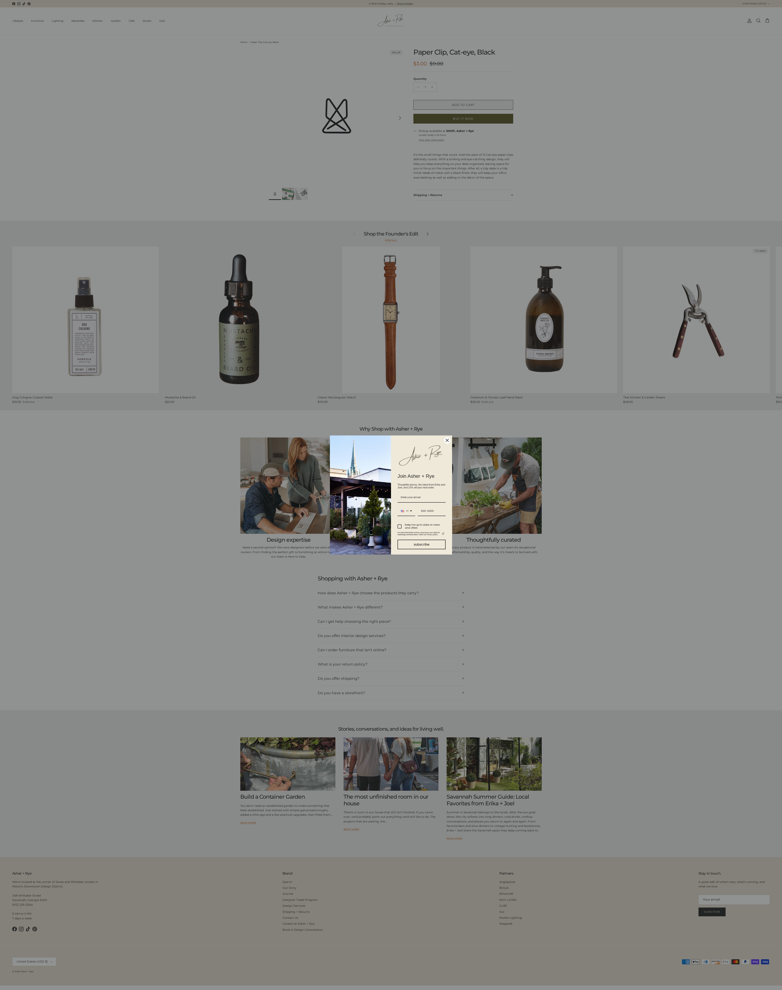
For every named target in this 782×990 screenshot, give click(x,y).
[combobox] (406, 511)
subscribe (421, 544)
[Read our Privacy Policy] (443, 533)
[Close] (447, 440)
